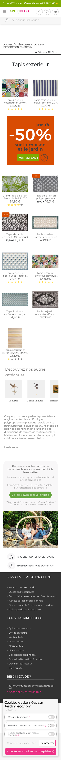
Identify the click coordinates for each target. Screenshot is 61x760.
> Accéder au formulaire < (24, 691)
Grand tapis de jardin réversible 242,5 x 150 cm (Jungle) (15, 198)
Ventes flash (16, 637)
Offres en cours (18, 632)
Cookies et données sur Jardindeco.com (23, 704)
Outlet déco (16, 641)
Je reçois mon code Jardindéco (30, 494)
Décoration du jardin (17, 47)
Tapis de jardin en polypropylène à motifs (45, 198)
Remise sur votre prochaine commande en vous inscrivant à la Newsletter (30, 469)
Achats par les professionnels (26, 600)
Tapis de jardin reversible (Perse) (45, 313)
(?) (30, 717)
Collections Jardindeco (22, 654)
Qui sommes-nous (20, 628)
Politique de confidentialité (25, 609)
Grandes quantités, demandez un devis (31, 605)
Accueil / (8, 44)
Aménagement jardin (29, 44)
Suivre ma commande (22, 587)
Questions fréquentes (21, 591)
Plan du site (16, 668)
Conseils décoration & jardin (25, 659)
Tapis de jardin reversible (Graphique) (15, 236)
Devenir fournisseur (20, 663)
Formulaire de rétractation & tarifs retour (33, 596)
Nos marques (17, 650)
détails (9, 709)
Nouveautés (16, 646)
